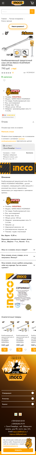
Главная (4, 19)
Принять (18, 450)
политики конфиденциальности (13, 140)
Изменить (18, 148)
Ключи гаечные (6, 21)
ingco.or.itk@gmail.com (18, 434)
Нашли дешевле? (18, 26)
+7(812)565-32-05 (18, 421)
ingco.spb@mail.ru (19, 431)
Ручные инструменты (16, 19)
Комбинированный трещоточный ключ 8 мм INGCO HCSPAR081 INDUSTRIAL (22, 338)
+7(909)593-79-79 (18, 424)
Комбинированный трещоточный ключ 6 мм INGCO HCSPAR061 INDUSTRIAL (7, 338)
